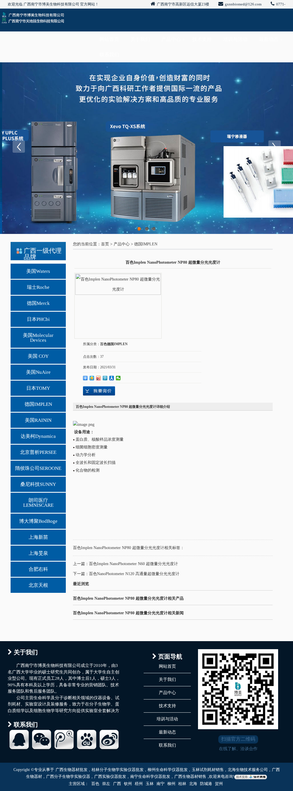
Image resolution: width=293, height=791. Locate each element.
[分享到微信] (118, 378)
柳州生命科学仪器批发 (168, 770)
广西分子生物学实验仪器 (68, 776)
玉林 (150, 784)
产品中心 (171, 39)
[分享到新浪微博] (98, 378)
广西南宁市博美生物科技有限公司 (51, 4)
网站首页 (109, 39)
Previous (18, 147)
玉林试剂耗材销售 (208, 770)
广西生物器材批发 (72, 770)
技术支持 (202, 39)
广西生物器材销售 (190, 776)
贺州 (219, 784)
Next (274, 147)
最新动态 (268, 39)
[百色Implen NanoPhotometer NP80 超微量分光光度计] (118, 302)
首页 (105, 244)
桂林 (182, 784)
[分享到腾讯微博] (105, 378)
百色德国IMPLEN (114, 344)
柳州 (171, 784)
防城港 (206, 784)
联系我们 (109, 54)
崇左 (106, 784)
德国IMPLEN (145, 244)
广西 (117, 784)
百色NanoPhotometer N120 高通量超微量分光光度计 (134, 574)
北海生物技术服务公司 (248, 770)
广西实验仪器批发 (110, 776)
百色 (95, 784)
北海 (193, 784)
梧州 (139, 784)
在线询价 (99, 391)
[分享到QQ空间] (92, 378)
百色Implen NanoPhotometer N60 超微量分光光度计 (133, 564)
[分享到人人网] (111, 378)
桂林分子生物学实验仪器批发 (118, 770)
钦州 (128, 784)
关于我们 (140, 39)
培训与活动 (235, 39)
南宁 (161, 784)
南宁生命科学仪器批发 (150, 776)
